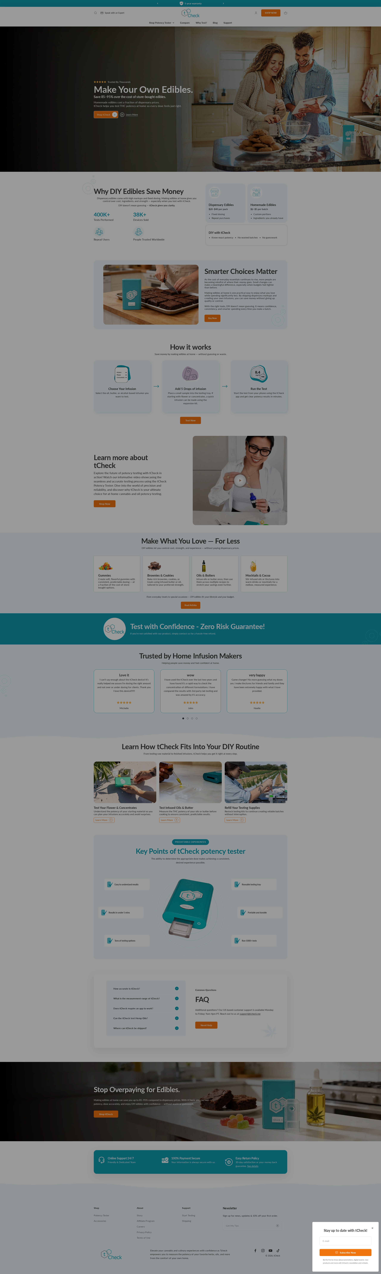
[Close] (372, 1228)
